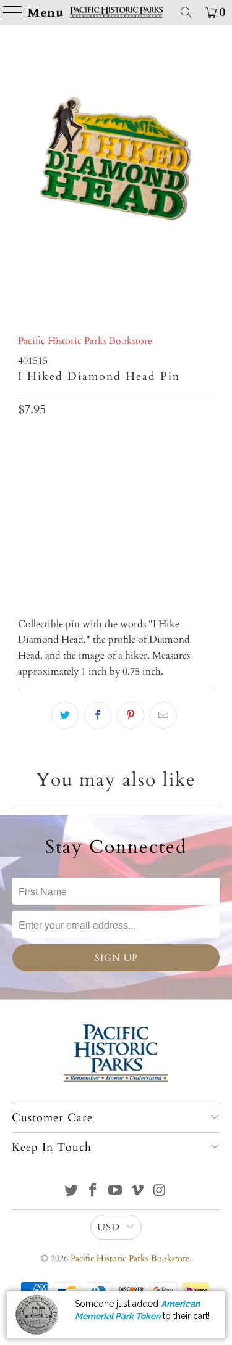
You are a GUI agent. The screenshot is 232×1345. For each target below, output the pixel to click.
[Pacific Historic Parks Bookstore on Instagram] (159, 1191)
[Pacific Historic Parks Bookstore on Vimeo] (137, 1191)
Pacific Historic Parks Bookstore (85, 341)
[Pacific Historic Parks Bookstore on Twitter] (71, 1191)
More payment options (116, 562)
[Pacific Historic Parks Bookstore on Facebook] (93, 1191)
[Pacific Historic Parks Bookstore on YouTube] (115, 1191)
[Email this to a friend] (163, 715)
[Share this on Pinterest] (130, 715)
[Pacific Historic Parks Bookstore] (116, 12)
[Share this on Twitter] (65, 715)
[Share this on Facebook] (97, 715)
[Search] (186, 12)
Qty (25, 438)
